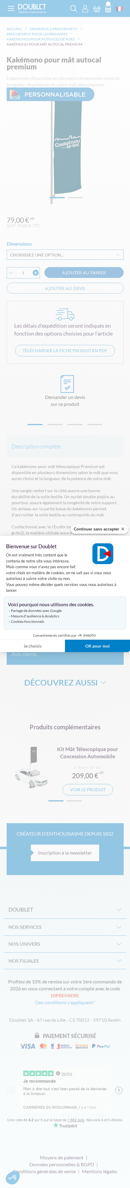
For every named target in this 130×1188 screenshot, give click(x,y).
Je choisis (32, 645)
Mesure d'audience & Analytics (35, 616)
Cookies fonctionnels (27, 621)
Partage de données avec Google (36, 610)
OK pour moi (97, 645)
